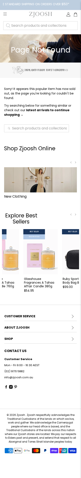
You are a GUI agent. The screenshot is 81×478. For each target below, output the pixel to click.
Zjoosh (21, 415)
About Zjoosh (16, 327)
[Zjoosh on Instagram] (11, 388)
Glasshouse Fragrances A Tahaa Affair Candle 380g (39, 282)
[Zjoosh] (40, 15)
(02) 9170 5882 (14, 371)
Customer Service (19, 316)
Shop (8, 339)
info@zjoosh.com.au (18, 377)
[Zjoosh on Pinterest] (15, 388)
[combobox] (40, 25)
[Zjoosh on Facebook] (6, 388)
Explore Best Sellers (21, 218)
